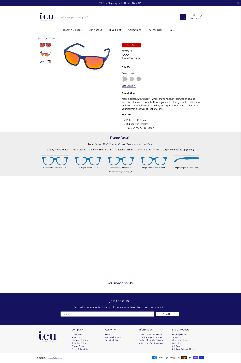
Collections (134, 29)
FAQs (107, 334)
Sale (172, 29)
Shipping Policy (79, 343)
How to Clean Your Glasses (151, 334)
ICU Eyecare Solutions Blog (151, 343)
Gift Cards (176, 346)
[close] (238, 3)
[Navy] (125, 79)
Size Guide (127, 85)
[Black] (139, 79)
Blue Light (115, 29)
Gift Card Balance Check (183, 349)
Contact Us (77, 334)
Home (40, 38)
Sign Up (167, 314)
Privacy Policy (78, 346)
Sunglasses (95, 29)
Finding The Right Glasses (151, 340)
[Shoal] (86, 57)
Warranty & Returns (81, 340)
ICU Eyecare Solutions (52, 358)
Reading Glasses (72, 29)
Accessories (156, 29)
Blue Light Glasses (180, 340)
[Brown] (132, 79)
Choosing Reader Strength (151, 337)
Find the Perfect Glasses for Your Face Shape (131, 144)
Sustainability (111, 340)
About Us (76, 337)
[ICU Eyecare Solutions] (46, 17)
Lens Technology (113, 337)
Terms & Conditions (81, 349)
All (47, 38)
